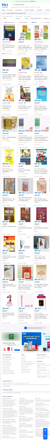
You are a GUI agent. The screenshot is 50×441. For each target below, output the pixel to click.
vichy (14, 392)
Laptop (45, 417)
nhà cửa (31, 7)
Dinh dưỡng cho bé (8, 403)
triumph (47, 391)
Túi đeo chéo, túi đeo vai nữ (24, 431)
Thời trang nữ (22, 398)
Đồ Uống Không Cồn (42, 435)
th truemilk (16, 391)
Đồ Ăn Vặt (39, 434)
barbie (19, 391)
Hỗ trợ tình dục (12, 433)
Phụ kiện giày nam (24, 426)
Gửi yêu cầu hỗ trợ (6, 361)
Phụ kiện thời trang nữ (39, 404)
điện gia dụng (14, 7)
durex (29, 391)
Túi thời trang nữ (22, 430)
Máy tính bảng (7, 423)
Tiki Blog (22, 358)
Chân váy (27, 402)
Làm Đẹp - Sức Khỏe (7, 425)
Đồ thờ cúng (39, 426)
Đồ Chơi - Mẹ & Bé (7, 398)
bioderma (32, 391)
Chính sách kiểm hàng (7, 365)
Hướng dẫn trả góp (6, 368)
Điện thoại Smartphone (7, 421)
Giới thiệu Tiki (23, 356)
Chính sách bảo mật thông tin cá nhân (28, 363)
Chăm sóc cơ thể (8, 428)
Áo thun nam (21, 407)
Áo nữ (20, 400)
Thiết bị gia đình (13, 437)
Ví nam (20, 436)
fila (16, 392)
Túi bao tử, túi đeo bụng (28, 437)
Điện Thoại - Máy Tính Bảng (9, 419)
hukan (12, 392)
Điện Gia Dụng (6, 436)
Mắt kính (45, 404)
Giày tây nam (27, 424)
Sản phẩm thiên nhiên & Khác (9, 430)
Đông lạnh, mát (10, 412)
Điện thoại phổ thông (8, 422)
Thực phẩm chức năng (9, 427)
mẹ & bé (22, 7)
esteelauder (10, 391)
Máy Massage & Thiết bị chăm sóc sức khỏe (10, 429)
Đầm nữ (23, 400)
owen (22, 391)
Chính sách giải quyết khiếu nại (27, 364)
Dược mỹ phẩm (13, 434)
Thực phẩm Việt (12, 411)
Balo (36, 400)
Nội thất (40, 423)
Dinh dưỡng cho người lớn (9, 404)
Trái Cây (4, 410)
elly (35, 391)
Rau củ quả (7, 411)
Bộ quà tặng (41, 436)
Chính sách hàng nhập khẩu (8, 370)
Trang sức (37, 409)
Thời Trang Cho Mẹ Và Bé (7, 400)
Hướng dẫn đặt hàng (6, 362)
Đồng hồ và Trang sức (40, 408)
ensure (25, 391)
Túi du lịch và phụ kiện (42, 400)
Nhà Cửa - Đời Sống (39, 419)
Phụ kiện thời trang (39, 403)
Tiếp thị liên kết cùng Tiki (26, 369)
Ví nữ (31, 431)
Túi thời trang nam (23, 434)
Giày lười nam (21, 424)
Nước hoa (7, 433)
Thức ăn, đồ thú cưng (8, 416)
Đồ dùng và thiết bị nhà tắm (43, 424)
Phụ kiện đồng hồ (41, 410)
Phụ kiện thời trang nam (42, 405)
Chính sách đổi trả (6, 367)
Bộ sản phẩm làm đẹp (9, 434)
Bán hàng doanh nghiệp (25, 371)
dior (7, 391)
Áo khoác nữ (27, 401)
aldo (44, 391)
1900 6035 (8, 386)
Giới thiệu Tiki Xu (24, 367)
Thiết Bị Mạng (41, 416)
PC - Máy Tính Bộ (40, 417)
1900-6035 (8, 356)
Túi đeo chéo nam (25, 436)
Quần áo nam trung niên (25, 413)
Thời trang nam (22, 406)
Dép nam (25, 425)
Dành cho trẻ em (8, 415)
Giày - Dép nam (22, 423)
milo (37, 391)
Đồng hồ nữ (42, 409)
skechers (41, 391)
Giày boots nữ (23, 419)
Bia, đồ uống (6, 414)
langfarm (8, 392)
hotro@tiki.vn (12, 372)
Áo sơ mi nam (26, 408)
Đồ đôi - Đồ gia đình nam (27, 411)
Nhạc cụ (44, 426)
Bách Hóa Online (39, 429)
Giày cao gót (21, 417)
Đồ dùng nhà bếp (6, 437)
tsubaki (19, 392)
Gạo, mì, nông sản (8, 413)
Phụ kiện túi (31, 432)
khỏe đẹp (27, 7)
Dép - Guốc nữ (27, 417)
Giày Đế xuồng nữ (26, 421)
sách (35, 7)
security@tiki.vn (12, 373)
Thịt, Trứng (8, 410)
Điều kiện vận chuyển (25, 372)
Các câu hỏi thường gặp (7, 359)
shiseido (4, 392)
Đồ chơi (14, 400)
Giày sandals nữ (25, 418)
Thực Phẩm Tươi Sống (7, 408)
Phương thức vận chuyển (7, 364)
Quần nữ (26, 400)
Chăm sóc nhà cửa (9, 417)
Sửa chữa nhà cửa (41, 422)
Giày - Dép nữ (22, 416)
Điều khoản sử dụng (25, 366)
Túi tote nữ (26, 432)
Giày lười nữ (29, 419)
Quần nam (26, 407)
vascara (4, 391)
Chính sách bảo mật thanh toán (27, 361)
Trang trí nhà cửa (38, 421)
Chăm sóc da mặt (6, 426)
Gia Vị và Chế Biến (41, 433)
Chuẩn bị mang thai (8, 406)
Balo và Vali (38, 398)
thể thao (38, 7)
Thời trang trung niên (25, 404)
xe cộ (19, 7)
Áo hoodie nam (24, 410)
